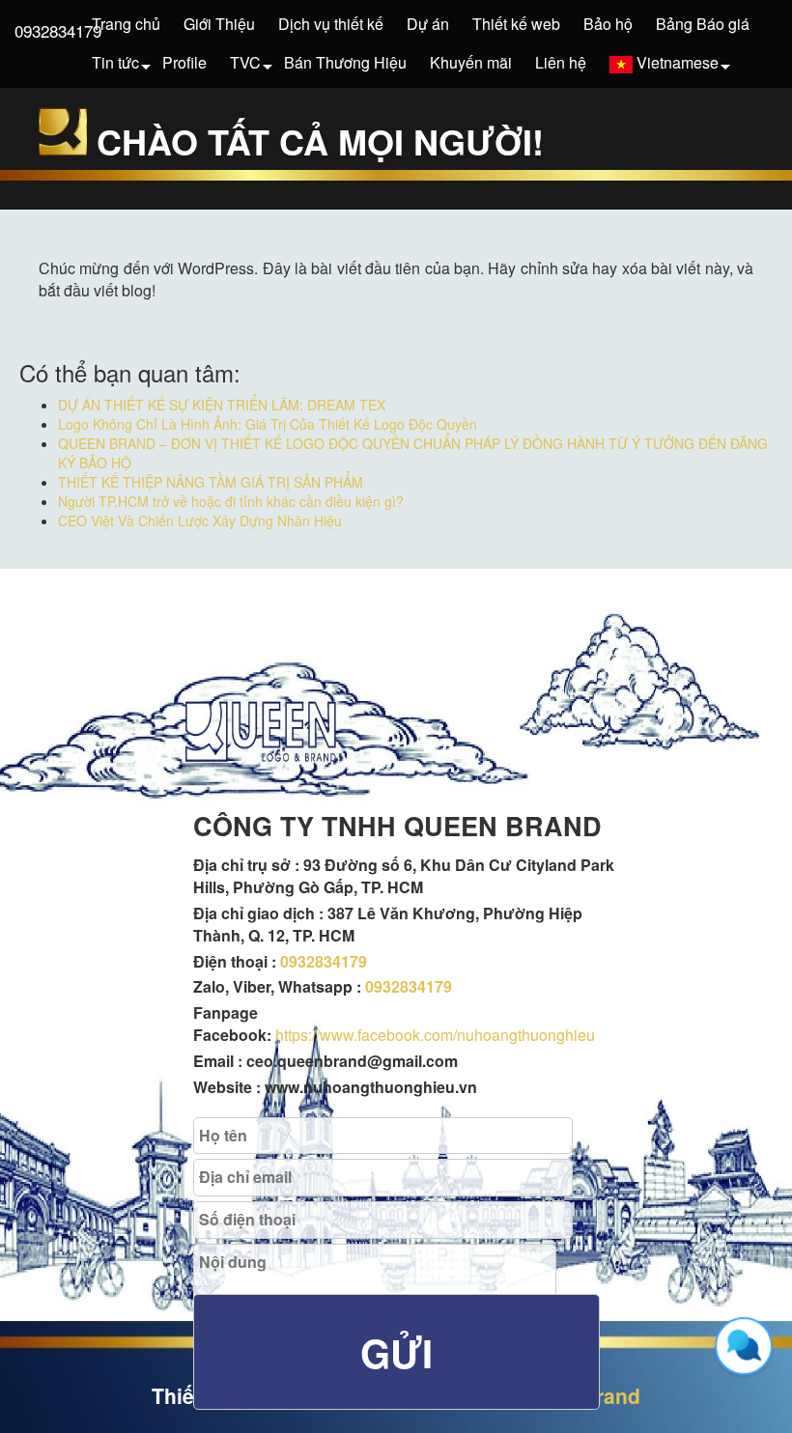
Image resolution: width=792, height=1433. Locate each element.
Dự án (428, 24)
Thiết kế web (516, 24)
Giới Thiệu (219, 24)
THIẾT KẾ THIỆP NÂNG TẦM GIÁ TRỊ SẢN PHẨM (210, 482)
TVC (245, 62)
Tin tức (115, 62)
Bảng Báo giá (703, 24)
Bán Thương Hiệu (345, 62)
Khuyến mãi (471, 62)
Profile (184, 62)
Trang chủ (126, 24)
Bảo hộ (608, 24)
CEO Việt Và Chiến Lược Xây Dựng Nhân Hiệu (200, 520)
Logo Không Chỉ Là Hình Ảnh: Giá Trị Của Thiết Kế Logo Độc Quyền (267, 424)
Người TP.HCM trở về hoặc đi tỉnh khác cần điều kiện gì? (231, 501)
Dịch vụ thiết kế (330, 24)
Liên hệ (560, 62)
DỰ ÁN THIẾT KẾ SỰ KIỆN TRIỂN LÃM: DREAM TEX (221, 404)
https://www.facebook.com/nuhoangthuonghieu (435, 1035)
